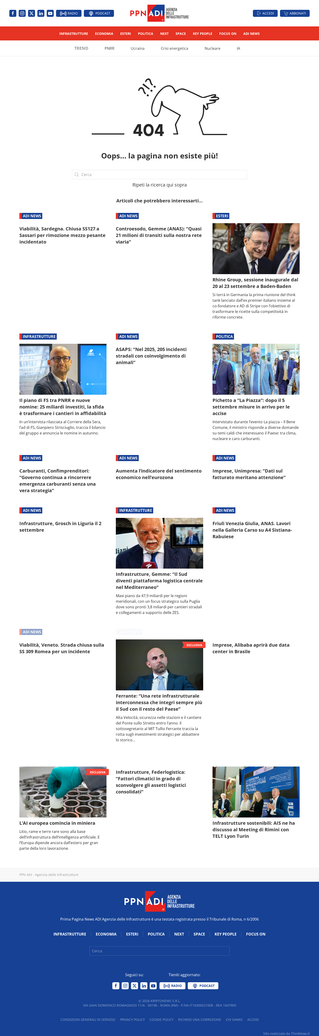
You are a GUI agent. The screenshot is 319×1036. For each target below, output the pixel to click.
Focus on (227, 33)
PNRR (109, 48)
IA (238, 48)
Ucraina (138, 48)
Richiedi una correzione (199, 1019)
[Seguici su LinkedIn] (40, 13)
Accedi (268, 13)
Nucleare (212, 48)
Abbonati (298, 13)
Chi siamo (234, 1019)
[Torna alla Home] (159, 13)
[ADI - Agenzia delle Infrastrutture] (159, 900)
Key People (202, 33)
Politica (145, 33)
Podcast (102, 13)
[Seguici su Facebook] (12, 13)
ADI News (251, 33)
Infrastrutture (73, 33)
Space (181, 33)
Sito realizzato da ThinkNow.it (286, 1033)
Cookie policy (161, 1019)
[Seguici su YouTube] (50, 13)
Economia (104, 33)
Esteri (125, 33)
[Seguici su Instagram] (22, 13)
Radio (72, 13)
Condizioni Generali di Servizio (87, 1019)
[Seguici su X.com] (31, 13)
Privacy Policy (132, 1019)
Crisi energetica (174, 48)
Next (164, 33)
